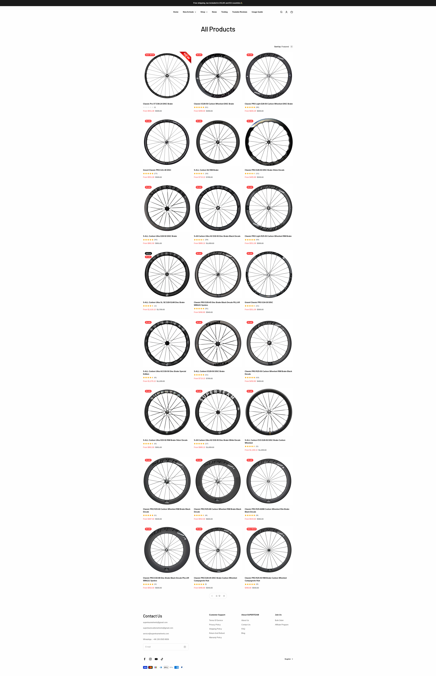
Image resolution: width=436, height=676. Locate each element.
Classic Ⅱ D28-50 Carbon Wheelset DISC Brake (214, 104)
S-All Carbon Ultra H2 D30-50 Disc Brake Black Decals (217, 236)
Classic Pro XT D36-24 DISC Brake (158, 104)
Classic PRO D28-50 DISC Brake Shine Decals (264, 170)
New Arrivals (188, 12)
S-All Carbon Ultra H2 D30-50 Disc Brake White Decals (217, 440)
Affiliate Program (281, 625)
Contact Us (245, 625)
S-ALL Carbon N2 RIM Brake (206, 170)
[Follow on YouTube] (156, 659)
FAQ (243, 629)
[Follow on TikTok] (162, 659)
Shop (203, 12)
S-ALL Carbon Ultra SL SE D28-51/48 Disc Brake (164, 302)
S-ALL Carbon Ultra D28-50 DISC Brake (160, 236)
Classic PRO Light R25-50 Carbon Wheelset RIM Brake (268, 236)
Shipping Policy (215, 629)
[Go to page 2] (224, 596)
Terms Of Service (216, 620)
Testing (224, 12)
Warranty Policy (215, 637)
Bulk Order (279, 620)
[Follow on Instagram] (150, 659)
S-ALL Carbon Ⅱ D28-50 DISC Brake (209, 371)
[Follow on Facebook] (144, 659)
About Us (245, 620)
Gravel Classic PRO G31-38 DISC (157, 170)
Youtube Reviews (239, 12)
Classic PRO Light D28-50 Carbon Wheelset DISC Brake (269, 104)
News (214, 12)
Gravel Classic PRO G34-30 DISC (259, 302)
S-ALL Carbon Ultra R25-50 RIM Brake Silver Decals (165, 440)
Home (175, 12)
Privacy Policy (215, 625)
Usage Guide (257, 12)
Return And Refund (217, 633)
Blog (243, 633)
